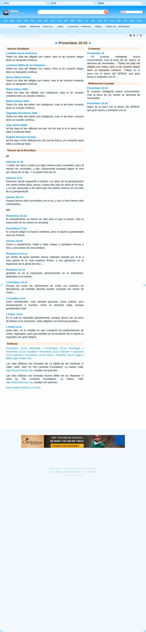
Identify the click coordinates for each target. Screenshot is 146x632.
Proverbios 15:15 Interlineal (23, 348)
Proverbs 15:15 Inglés (69, 355)
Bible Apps (12, 358)
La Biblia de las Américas (21, 53)
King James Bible (16, 125)
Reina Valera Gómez (18, 77)
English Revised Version (21, 137)
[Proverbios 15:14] (3, 291)
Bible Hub (26, 358)
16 (124, 70)
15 (117, 63)
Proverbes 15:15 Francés (54, 351)
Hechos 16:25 (14, 241)
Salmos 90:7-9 (14, 197)
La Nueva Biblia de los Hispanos (25, 65)
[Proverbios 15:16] (142, 291)
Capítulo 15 (25, 36)
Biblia (6, 36)
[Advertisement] (73, 412)
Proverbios (15, 36)
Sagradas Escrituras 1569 (21, 113)
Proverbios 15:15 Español (21, 351)
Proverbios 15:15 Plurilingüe (63, 348)
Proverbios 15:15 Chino (39, 355)
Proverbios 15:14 (97, 88)
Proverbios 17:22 (16, 228)
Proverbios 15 (95, 53)
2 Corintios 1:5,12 (16, 282)
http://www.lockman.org (19, 370)
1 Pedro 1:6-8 (14, 314)
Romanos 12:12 (15, 269)
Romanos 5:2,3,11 (17, 253)
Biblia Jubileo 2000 (17, 101)
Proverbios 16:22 (16, 215)
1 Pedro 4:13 (13, 327)
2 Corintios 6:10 (15, 298)
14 (91, 56)
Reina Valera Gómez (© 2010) (23, 387)
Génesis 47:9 (14, 178)
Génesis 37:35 (14, 161)
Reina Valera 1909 (17, 89)
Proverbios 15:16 (97, 103)
